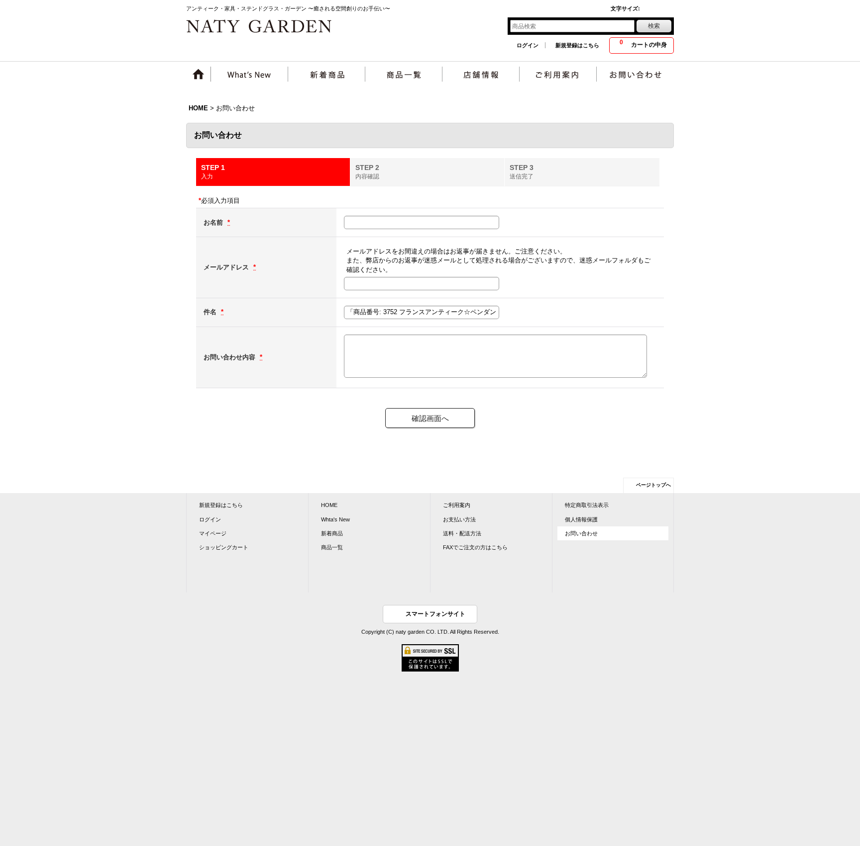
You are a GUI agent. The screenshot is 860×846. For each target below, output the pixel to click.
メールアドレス (227, 267)
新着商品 (332, 533)
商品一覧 (332, 547)
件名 (211, 312)
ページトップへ (653, 485)
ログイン (527, 45)
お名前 (214, 222)
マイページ (212, 533)
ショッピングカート (223, 547)
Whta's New (335, 519)
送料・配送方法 (462, 533)
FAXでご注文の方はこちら (475, 547)
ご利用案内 (456, 505)
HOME (329, 505)
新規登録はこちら (577, 45)
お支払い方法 (459, 519)
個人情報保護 (581, 519)
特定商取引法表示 (587, 505)
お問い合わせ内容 (230, 357)
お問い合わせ (581, 533)
